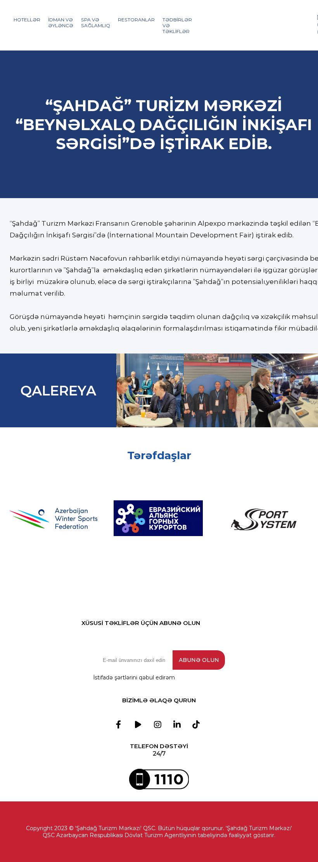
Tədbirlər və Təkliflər (177, 25)
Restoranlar (136, 20)
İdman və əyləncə (60, 22)
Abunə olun (199, 660)
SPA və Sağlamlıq (95, 22)
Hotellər (27, 20)
